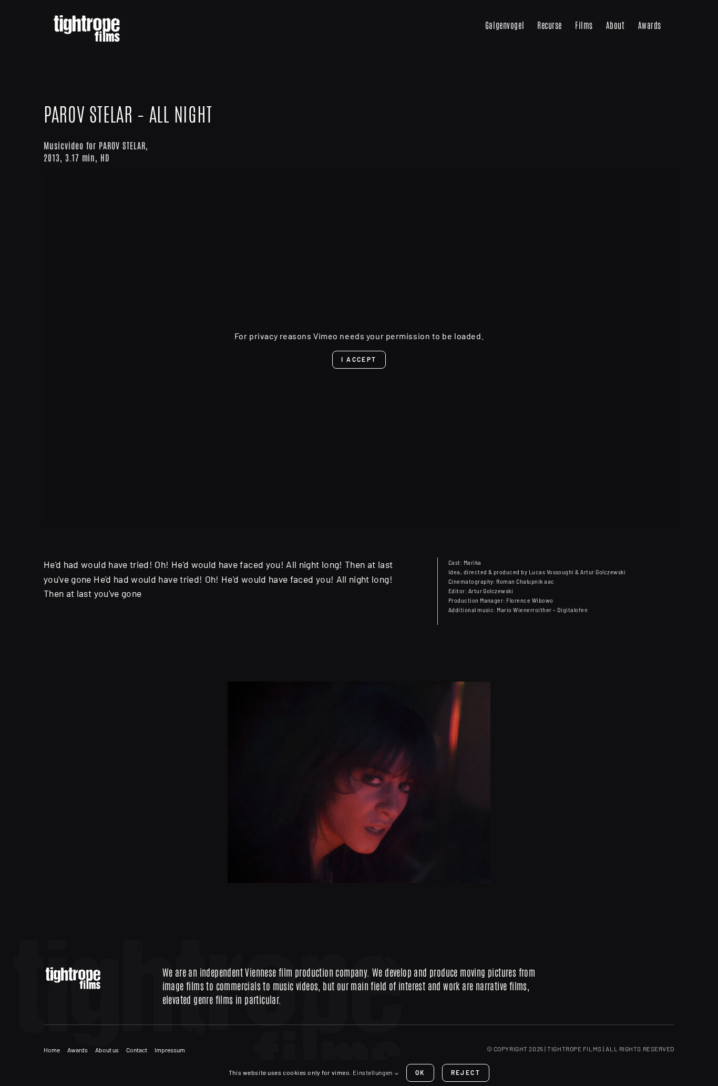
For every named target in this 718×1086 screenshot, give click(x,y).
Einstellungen (373, 1072)
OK (420, 1072)
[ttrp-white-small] (94, 969)
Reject (465, 1072)
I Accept (358, 359)
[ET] (359, 782)
